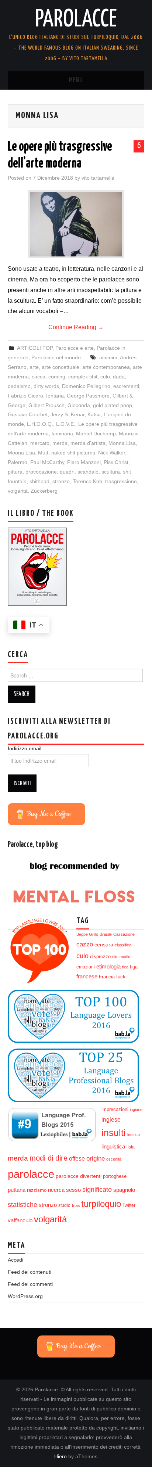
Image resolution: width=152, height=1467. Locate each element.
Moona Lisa (21, 453)
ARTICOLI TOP (34, 348)
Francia (107, 976)
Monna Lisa (122, 443)
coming (56, 377)
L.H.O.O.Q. (40, 424)
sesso (73, 1190)
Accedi (15, 1260)
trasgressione (121, 481)
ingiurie (136, 1109)
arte (34, 367)
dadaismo (19, 386)
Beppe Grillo (87, 934)
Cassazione (124, 934)
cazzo (84, 944)
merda (60, 443)
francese (86, 976)
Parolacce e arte (74, 348)
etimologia (108, 967)
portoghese (115, 1176)
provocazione (41, 472)
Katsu (94, 414)
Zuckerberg (44, 491)
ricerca (56, 1190)
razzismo (36, 1190)
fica (125, 967)
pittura (15, 472)
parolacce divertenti (78, 1176)
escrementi (126, 386)
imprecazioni (114, 1109)
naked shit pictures (73, 453)
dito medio (121, 956)
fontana (55, 396)
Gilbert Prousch (46, 405)
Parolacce (76, 20)
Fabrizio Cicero (25, 396)
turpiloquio (101, 1204)
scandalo (88, 472)
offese (77, 1158)
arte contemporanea (106, 367)
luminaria (62, 433)
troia (76, 1205)
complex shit (82, 377)
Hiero (60, 1456)
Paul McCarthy (47, 462)
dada (119, 377)
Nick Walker (111, 453)
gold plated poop (112, 405)
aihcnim (108, 357)
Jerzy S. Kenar (67, 414)
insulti (113, 1133)
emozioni (85, 967)
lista (131, 1147)
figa (134, 967)
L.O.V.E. (65, 424)
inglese (111, 1119)
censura (103, 945)
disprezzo (100, 956)
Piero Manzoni (84, 462)
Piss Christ (116, 462)
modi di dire (49, 1158)
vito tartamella (98, 178)
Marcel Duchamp (96, 433)
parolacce (31, 1174)
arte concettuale (60, 367)
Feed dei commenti (30, 1284)
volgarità (18, 491)
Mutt (43, 453)
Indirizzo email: (25, 748)
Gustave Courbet (28, 414)
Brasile (106, 934)
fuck (120, 976)
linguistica (113, 1146)
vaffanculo (20, 1220)
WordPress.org (25, 1296)
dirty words (46, 386)
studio (64, 1205)
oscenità (113, 1159)
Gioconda (79, 405)
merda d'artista (88, 443)
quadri (67, 472)
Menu (76, 80)
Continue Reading (76, 327)
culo (105, 377)
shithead (39, 481)
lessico (133, 1134)
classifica (123, 945)
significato (97, 1189)
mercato (39, 443)
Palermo (17, 462)
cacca (38, 377)
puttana (16, 1190)
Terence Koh (87, 481)
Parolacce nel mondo (56, 357)
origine (95, 1158)
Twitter (128, 1205)
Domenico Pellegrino (86, 386)
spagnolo (124, 1190)
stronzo (61, 481)
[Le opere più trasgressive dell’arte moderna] (76, 224)
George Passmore (88, 396)
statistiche (22, 1204)
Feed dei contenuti (29, 1272)
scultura (110, 472)
